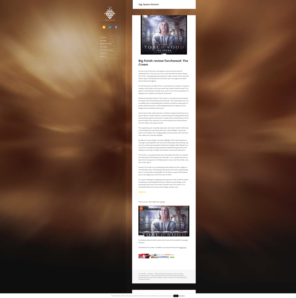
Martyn (151, 274)
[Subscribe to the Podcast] (104, 27)
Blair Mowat (173, 275)
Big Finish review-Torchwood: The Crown (163, 62)
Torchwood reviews (144, 275)
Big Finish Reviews (167, 274)
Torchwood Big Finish (181, 277)
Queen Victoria (153, 277)
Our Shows (103, 37)
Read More (182, 296)
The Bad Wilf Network (106, 8)
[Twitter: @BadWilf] (109, 27)
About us (103, 56)
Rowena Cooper (162, 277)
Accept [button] (175, 296)
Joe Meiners (181, 275)
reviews (162, 202)
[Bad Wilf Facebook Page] (115, 27)
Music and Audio (178, 274)
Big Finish (183, 247)
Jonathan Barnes (143, 277)
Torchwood (171, 277)
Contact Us (103, 53)
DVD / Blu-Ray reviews (106, 50)
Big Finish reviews (164, 275)
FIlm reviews (103, 47)
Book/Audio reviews (106, 43)
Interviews (103, 40)
